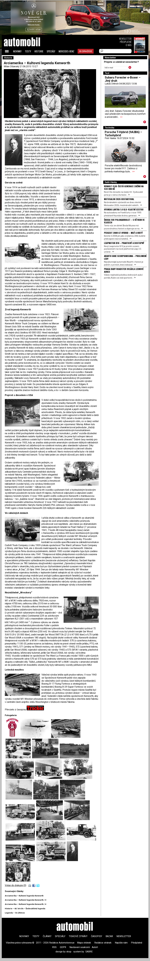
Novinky (17, 51)
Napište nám (121, 942)
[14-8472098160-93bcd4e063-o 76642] (49, 778)
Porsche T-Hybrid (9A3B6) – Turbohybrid (123, 133)
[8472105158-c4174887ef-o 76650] (13, 737)
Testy (28, 51)
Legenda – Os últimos (15, 913)
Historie (38, 51)
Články (47, 936)
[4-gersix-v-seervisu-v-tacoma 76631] (21, 860)
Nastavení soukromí (79, 947)
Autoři (95, 947)
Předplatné (126, 42)
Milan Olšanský (11, 66)
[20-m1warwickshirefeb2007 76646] (46, 757)
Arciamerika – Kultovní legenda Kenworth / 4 (25, 904)
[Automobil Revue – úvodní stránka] (26, 58)
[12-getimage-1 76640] (19, 798)
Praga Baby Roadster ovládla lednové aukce (124, 270)
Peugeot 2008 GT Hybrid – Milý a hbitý (123, 232)
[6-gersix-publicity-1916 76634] (21, 839)
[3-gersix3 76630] (51, 860)
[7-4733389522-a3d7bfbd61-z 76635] (77, 819)
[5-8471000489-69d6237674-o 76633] (51, 839)
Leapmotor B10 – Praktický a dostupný (124, 243)
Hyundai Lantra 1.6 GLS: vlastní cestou (123, 209)
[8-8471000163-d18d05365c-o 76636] (50, 819)
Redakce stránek (102, 942)
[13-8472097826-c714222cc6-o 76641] (78, 778)
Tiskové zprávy (78, 936)
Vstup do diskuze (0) (15, 885)
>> (121, 117)
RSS (54, 947)
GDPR (63, 947)
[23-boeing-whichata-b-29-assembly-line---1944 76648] (65, 737)
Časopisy (96, 936)
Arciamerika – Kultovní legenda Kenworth (24, 896)
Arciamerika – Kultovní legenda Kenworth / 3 (25, 900)
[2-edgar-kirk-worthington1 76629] (72, 860)
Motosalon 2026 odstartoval (119, 199)
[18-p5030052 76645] (75, 757)
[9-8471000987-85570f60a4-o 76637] (21, 819)
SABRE (89, 951)
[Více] (144, 122)
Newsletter (125, 38)
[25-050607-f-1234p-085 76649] (36, 737)
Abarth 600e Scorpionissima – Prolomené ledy (125, 257)
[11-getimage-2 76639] (46, 798)
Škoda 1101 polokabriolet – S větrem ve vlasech (124, 221)
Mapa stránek (84, 942)
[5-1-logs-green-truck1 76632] (81, 839)
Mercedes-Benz (66, 51)
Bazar (109, 936)
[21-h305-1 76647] (19, 757)
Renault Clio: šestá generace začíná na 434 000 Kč (124, 187)
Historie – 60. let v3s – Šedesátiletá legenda (25, 908)
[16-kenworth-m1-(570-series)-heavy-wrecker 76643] (20, 778)
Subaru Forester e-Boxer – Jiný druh (122, 79)
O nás (129, 45)
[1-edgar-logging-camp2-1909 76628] (18, 880)
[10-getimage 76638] (72, 798)
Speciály (51, 51)
